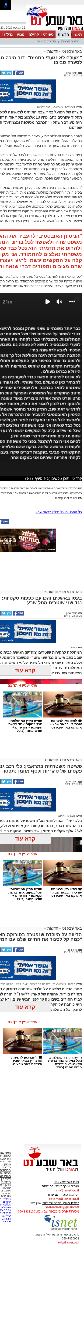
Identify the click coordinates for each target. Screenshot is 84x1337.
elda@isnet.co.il (68, 1242)
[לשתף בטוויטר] (6, 74)
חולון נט (6, 1218)
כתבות (7, 1167)
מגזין (20, 34)
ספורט (48, 34)
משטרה (70, 647)
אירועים (6, 1193)
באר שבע (57, 107)
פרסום (7, 1221)
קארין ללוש (21, 984)
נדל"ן (8, 34)
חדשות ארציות (70, 41)
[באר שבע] (55, 30)
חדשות (63, 34)
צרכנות (7, 1179)
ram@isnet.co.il (66, 1190)
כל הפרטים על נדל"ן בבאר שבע (58, 512)
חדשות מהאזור (46, 41)
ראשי (78, 34)
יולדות (71, 984)
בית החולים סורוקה (39, 984)
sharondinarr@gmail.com (62, 1207)
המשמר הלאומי (66, 815)
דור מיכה (69, 107)
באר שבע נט (71, 51)
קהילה (34, 34)
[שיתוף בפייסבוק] (18, 74)
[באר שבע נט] (52, 1171)
